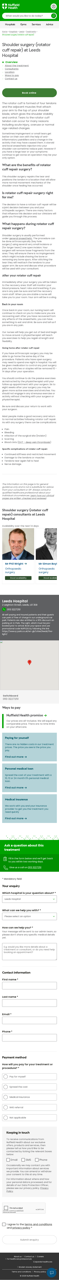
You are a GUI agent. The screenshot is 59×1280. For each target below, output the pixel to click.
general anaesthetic (20, 238)
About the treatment (17, 65)
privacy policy (21, 1227)
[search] (29, 16)
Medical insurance (19, 1097)
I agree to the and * (29, 1226)
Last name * (10, 997)
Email (14, 1160)
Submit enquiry (29, 1239)
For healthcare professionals (19, 1259)
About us (18, 1256)
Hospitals (10, 24)
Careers (40, 1256)
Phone (43, 1160)
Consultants (11, 69)
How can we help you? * (17, 927)
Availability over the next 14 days (20, 525)
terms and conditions (38, 1224)
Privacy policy (40, 1271)
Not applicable (17, 1117)
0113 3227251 (34, 867)
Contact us (11, 78)
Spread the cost (18, 1086)
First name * (10, 979)
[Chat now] (51, 1272)
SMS (28, 1160)
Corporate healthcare (42, 1262)
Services (36, 24)
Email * (6, 1014)
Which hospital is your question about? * (29, 893)
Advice (49, 24)
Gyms (23, 24)
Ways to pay (12, 75)
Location (9, 72)
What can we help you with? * (21, 910)
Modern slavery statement (30, 1267)
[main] (29, 640)
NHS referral (16, 1107)
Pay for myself (17, 1076)
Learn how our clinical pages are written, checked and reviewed (28, 497)
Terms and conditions (21, 1271)
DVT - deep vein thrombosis (34, 442)
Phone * (7, 1031)
